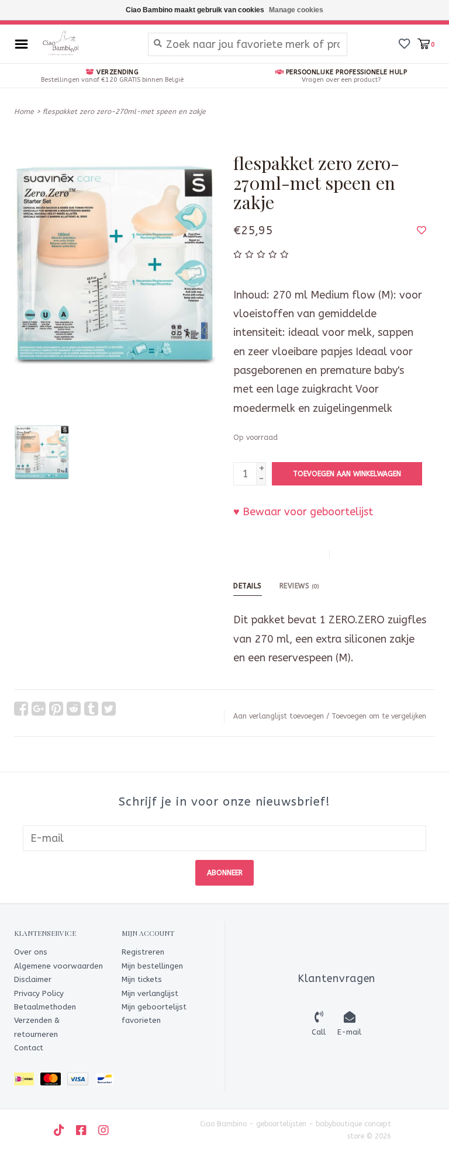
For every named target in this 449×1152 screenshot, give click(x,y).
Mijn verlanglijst (150, 993)
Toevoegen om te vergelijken (378, 716)
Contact (28, 1047)
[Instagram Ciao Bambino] (103, 1130)
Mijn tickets (142, 979)
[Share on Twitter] (109, 709)
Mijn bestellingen (152, 966)
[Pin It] (56, 709)
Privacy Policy (39, 993)
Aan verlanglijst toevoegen (278, 716)
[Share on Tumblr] (91, 709)
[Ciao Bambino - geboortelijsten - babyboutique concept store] (85, 43)
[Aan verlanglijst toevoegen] (421, 230)
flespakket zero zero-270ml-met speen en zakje (124, 111)
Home (24, 111)
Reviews (299, 586)
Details (247, 586)
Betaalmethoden (45, 1006)
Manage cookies (296, 10)
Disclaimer (32, 979)
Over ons (30, 952)
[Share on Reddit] (74, 709)
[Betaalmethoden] (27, 1081)
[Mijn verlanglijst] (404, 43)
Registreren (143, 952)
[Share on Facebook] (21, 709)
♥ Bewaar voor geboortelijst (303, 511)
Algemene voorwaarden (58, 966)
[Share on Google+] (39, 709)
